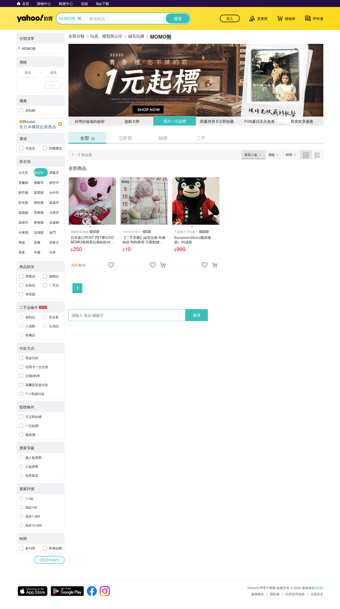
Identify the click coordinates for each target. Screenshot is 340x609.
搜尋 (196, 315)
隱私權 (275, 594)
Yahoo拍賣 (35, 18)
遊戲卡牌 (131, 121)
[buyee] (40, 124)
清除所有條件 (49, 559)
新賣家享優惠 (302, 121)
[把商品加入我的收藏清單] (111, 265)
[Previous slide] (72, 201)
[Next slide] (113, 201)
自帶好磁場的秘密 (90, 121)
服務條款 (257, 594)
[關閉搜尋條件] (79, 18)
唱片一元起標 (175, 121)
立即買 (125, 138)
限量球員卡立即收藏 (217, 121)
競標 (163, 138)
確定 (52, 84)
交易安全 (316, 594)
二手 (200, 138)
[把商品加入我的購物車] (163, 265)
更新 (319, 587)
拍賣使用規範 (295, 594)
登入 (229, 18)
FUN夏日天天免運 (259, 121)
